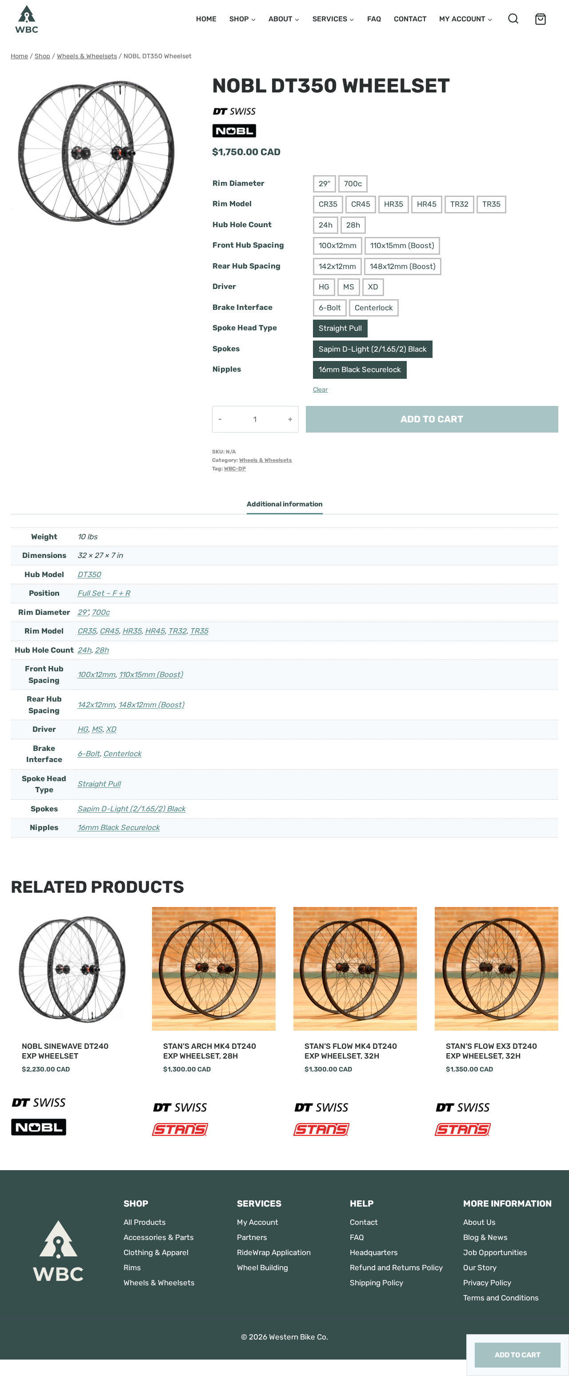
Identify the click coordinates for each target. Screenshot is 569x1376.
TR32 (459, 204)
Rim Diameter (238, 183)
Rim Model (232, 203)
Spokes (226, 348)
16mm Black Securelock (360, 369)
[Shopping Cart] (540, 19)
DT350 (89, 574)
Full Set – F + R (103, 593)
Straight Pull (340, 328)
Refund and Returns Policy (396, 1267)
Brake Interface (242, 307)
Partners (252, 1237)
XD (373, 286)
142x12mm (337, 266)
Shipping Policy (376, 1282)
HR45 (427, 204)
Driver (224, 286)
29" (82, 612)
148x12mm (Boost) (403, 266)
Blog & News (485, 1237)
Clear (320, 389)
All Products (145, 1222)
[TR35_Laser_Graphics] (97, 152)
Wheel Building (262, 1267)
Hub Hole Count (242, 224)
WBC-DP (235, 468)
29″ (324, 183)
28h (353, 225)
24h (326, 225)
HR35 (393, 204)
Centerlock (374, 307)
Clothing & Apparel (156, 1252)
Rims (132, 1267)
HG (324, 286)
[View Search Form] (513, 18)
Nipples (226, 369)
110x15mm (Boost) (402, 245)
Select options (50, 1095)
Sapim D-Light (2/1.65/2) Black (373, 349)
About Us (479, 1222)
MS (348, 286)
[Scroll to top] (15, 1350)
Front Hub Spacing (248, 245)
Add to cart (432, 419)
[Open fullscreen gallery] (174, 229)
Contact (410, 19)
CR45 (360, 204)
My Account (257, 1222)
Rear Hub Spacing (246, 265)
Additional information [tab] (285, 504)
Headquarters (374, 1252)
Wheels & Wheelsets (265, 460)
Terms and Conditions (501, 1297)
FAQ (374, 19)
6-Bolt (330, 307)
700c (353, 183)
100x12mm (338, 245)
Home (206, 19)
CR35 (328, 204)
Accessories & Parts (159, 1237)
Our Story (480, 1267)
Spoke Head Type (244, 327)
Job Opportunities (495, 1252)
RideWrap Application (274, 1252)
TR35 (491, 204)
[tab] (97, 229)
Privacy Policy (487, 1282)
